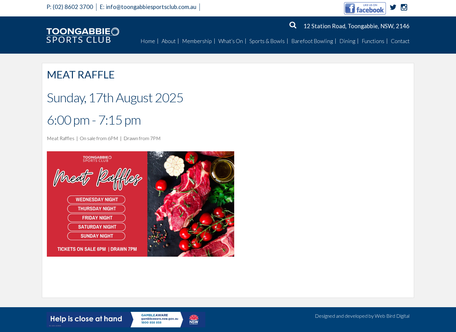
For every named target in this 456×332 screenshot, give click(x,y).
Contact (400, 41)
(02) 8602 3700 (70, 6)
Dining (347, 41)
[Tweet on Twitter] (393, 8)
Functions (373, 41)
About (169, 41)
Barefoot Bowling (312, 41)
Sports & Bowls (267, 41)
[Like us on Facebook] (365, 8)
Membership (197, 41)
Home (148, 41)
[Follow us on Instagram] (404, 8)
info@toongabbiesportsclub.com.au (151, 6)
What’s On (230, 41)
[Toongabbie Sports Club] (83, 35)
